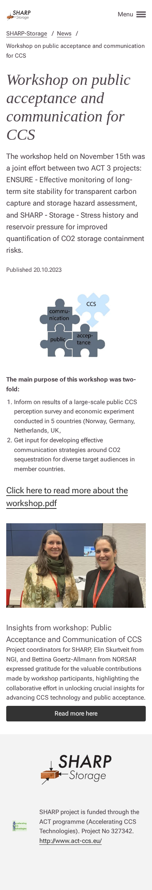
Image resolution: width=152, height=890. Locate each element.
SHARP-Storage (26, 33)
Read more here (76, 713)
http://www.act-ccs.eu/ (70, 840)
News (64, 33)
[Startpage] (18, 14)
